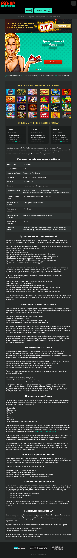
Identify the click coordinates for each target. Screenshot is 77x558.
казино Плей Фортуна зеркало (45, 431)
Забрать (53, 62)
